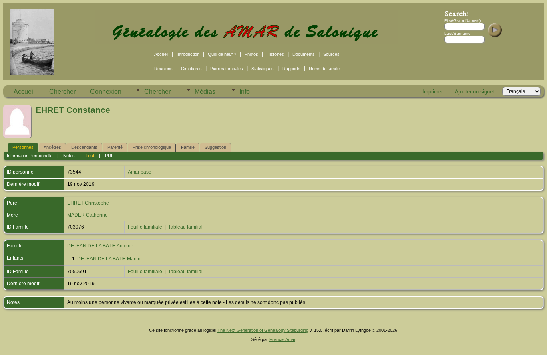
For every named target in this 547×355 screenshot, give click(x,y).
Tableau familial (185, 227)
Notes (69, 155)
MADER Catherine (87, 215)
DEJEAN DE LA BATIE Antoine (100, 246)
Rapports (291, 68)
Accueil (161, 54)
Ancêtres (52, 147)
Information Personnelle (29, 155)
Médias (205, 91)
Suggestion (215, 147)
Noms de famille (324, 68)
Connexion (105, 91)
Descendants (84, 147)
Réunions (163, 68)
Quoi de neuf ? (222, 54)
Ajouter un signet (474, 92)
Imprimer (432, 92)
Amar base (139, 172)
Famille (188, 147)
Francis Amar (282, 339)
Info (244, 91)
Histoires (275, 54)
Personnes (23, 147)
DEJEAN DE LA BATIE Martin (109, 259)
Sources (331, 54)
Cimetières (191, 68)
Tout (90, 155)
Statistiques (262, 68)
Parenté (115, 147)
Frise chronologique (152, 147)
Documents (303, 54)
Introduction (188, 54)
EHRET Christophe (88, 203)
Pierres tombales (226, 68)
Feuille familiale (145, 227)
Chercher (62, 91)
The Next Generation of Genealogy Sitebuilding (262, 330)
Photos (251, 54)
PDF (109, 155)
